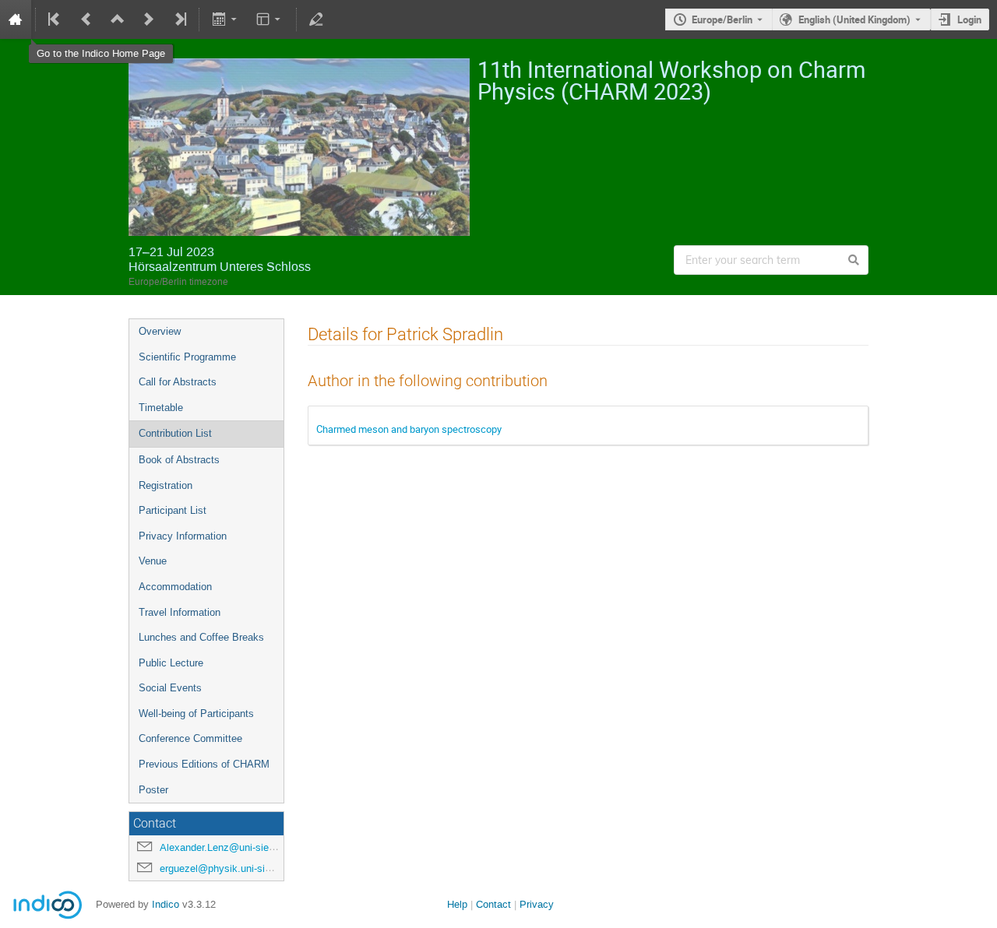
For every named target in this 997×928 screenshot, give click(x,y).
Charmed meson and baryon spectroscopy (409, 429)
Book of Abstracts (179, 460)
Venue (153, 561)
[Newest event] (179, 19)
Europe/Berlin (722, 19)
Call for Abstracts (178, 382)
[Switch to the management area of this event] (316, 19)
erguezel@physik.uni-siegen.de (230, 868)
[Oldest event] (55, 19)
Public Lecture (171, 663)
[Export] (225, 19)
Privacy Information (183, 536)
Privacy (537, 904)
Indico (165, 904)
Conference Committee (190, 738)
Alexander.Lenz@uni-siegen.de (229, 847)
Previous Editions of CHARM (204, 764)
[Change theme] (270, 19)
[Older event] (86, 19)
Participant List (172, 510)
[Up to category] (117, 19)
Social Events (170, 688)
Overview (160, 331)
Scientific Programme (187, 357)
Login (969, 19)
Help (457, 904)
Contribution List (175, 433)
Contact (493, 904)
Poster (153, 790)
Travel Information (179, 612)
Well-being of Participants (196, 713)
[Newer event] (148, 19)
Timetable (161, 407)
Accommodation (175, 586)
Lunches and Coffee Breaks (201, 637)
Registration (165, 485)
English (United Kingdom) (854, 19)
